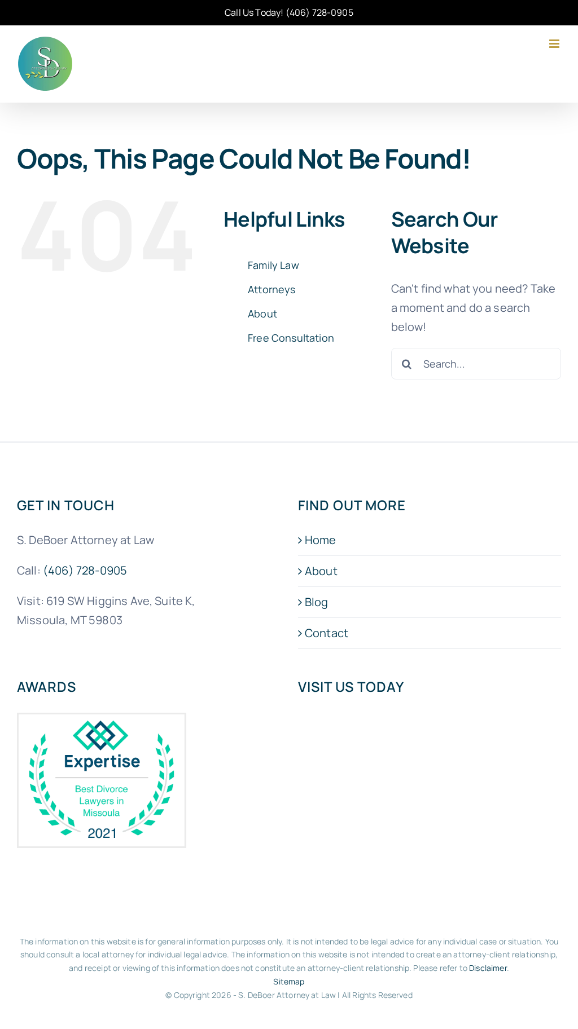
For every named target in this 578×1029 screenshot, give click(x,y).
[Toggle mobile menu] (555, 44)
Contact (326, 633)
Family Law (273, 265)
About (262, 313)
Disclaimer (488, 967)
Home (320, 539)
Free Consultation (291, 338)
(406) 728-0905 (319, 12)
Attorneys (271, 289)
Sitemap (288, 981)
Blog (317, 602)
